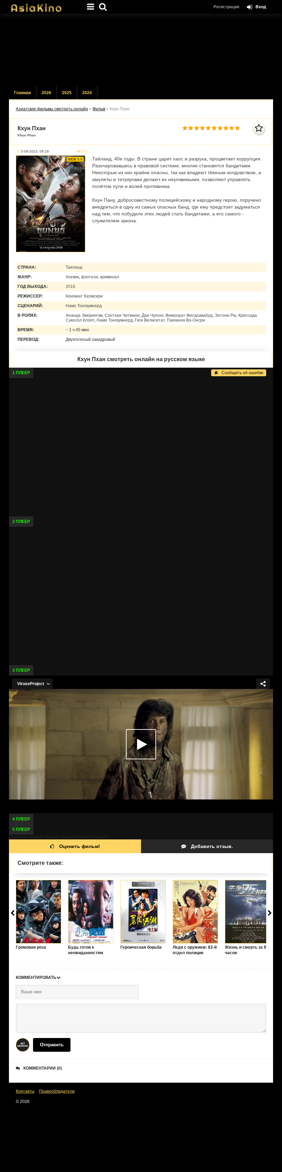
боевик (72, 277)
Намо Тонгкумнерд (84, 305)
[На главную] (43, 5)
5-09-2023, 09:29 (35, 151)
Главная (22, 92)
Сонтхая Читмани (122, 315)
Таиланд (74, 267)
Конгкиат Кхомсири (84, 296)
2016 (70, 286)
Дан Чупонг (152, 315)
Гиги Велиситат (150, 320)
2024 (87, 92)
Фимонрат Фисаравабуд (189, 315)
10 (237, 128)
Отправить (52, 1044)
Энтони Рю (225, 315)
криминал (109, 277)
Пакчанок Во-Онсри (186, 320)
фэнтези (89, 277)
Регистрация (226, 6)
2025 (67, 92)
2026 (46, 92)
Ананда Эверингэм (84, 315)
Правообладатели (57, 1091)
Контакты (25, 1091)
